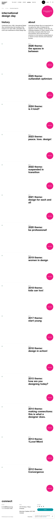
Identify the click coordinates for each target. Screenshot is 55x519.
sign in (48, 2)
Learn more (45, 516)
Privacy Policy (30, 516)
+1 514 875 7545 (7, 508)
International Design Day (14, 8)
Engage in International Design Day (47, 11)
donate (45, 509)
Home (3, 8)
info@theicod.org (8, 507)
